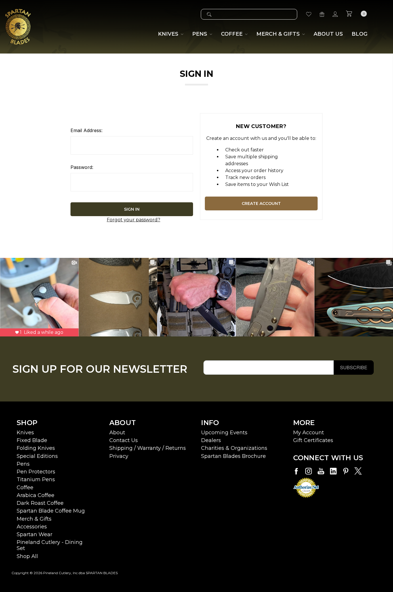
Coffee (25, 487)
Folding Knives (36, 448)
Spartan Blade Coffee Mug (51, 511)
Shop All (27, 556)
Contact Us (123, 440)
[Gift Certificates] (321, 14)
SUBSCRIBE (353, 367)
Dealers (211, 440)
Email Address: (86, 130)
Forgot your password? (133, 219)
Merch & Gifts (34, 519)
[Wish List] (308, 14)
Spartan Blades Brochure (233, 456)
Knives (25, 432)
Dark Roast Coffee (40, 503)
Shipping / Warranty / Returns (147, 448)
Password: (81, 167)
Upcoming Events (224, 432)
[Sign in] (335, 14)
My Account (308, 432)
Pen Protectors (36, 472)
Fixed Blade (32, 440)
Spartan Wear (34, 534)
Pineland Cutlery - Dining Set (50, 545)
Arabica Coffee (35, 495)
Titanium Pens (36, 479)
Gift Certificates (313, 440)
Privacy (118, 456)
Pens (23, 464)
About (117, 432)
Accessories (32, 527)
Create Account (261, 203)
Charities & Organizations (234, 448)
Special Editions (37, 456)
